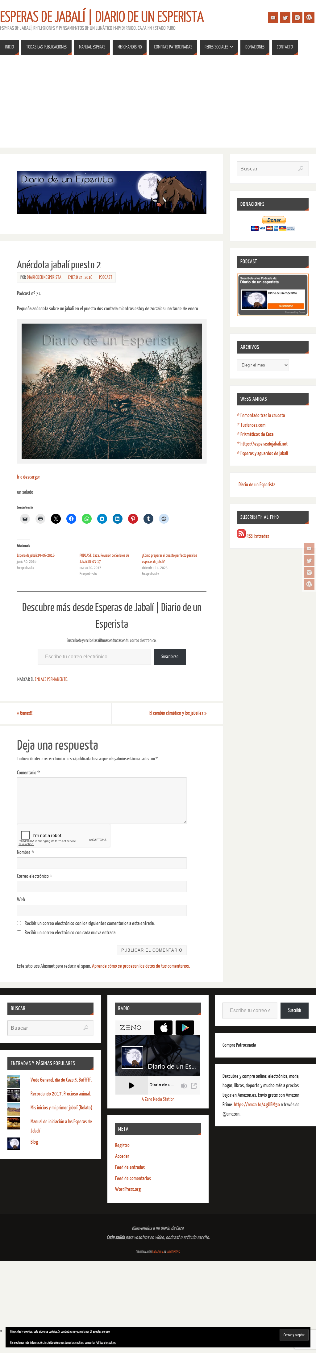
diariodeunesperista (44, 277)
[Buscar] (301, 168)
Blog (34, 1142)
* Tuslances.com (251, 425)
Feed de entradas (130, 1167)
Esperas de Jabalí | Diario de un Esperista (102, 17)
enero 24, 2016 (80, 277)
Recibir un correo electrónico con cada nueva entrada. (70, 933)
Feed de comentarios (133, 1178)
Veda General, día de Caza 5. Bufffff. (61, 1080)
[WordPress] (309, 584)
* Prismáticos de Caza (255, 434)
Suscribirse (169, 656)
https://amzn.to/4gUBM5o (257, 1105)
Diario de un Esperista (257, 485)
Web (21, 900)
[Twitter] (309, 560)
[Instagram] (309, 572)
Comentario (28, 773)
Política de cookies (106, 1343)
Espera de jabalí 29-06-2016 (36, 555)
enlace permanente (51, 679)
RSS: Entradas (257, 536)
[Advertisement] (158, 104)
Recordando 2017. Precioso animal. (61, 1094)
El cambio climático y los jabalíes (177, 713)
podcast (106, 277)
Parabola (158, 1252)
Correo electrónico (34, 876)
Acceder (122, 1156)
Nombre (25, 852)
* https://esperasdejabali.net (262, 444)
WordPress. (173, 1252)
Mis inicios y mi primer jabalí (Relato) (61, 1108)
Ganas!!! (25, 713)
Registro (122, 1145)
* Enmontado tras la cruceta (261, 415)
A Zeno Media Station (158, 1099)
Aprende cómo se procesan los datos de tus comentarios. (141, 966)
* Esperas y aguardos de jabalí (262, 453)
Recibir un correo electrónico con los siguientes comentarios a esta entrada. (90, 923)
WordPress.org (128, 1189)
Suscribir (294, 1010)
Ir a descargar (28, 477)
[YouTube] (309, 548)
